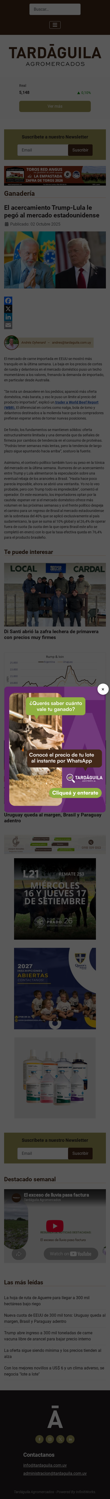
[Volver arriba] (101, 1489)
